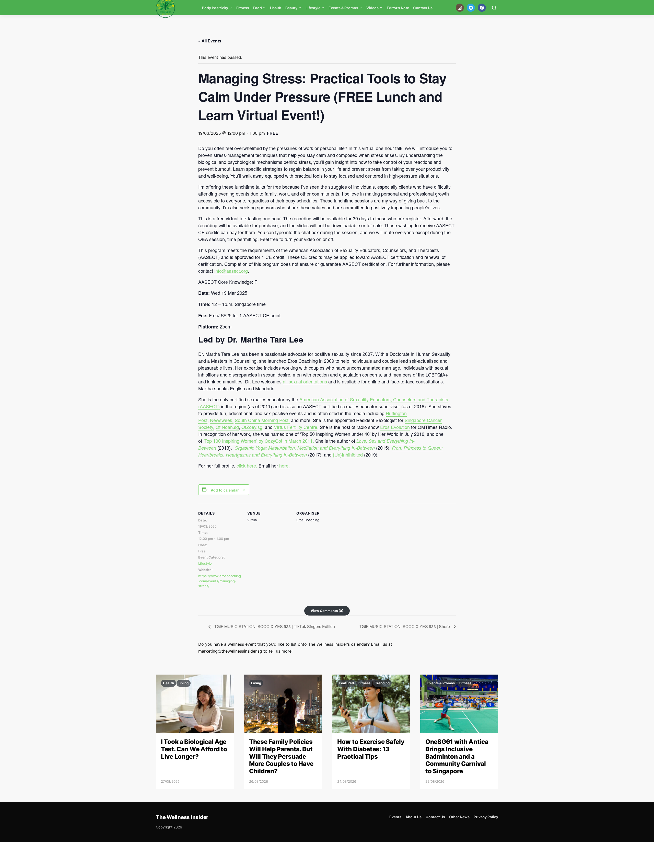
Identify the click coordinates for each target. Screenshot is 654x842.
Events (395, 817)
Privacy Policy (486, 817)
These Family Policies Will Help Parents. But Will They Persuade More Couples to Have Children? (281, 756)
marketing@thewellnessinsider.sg (230, 651)
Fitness (242, 8)
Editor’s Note (398, 8)
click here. (247, 465)
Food (257, 8)
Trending (382, 683)
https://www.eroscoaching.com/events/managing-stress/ (219, 581)
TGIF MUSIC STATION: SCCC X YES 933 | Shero (405, 626)
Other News (459, 817)
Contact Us (423, 8)
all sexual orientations (305, 381)
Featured (346, 683)
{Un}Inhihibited (348, 454)
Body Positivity (215, 8)
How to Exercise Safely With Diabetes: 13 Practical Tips (370, 749)
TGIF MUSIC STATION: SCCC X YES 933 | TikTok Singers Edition (274, 626)
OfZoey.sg (251, 427)
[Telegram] (471, 8)
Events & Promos (343, 8)
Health (275, 8)
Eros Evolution (395, 427)
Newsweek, (221, 420)
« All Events (209, 41)
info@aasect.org (231, 270)
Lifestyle (313, 8)
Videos (372, 8)
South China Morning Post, (262, 420)
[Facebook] (482, 8)
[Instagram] (460, 8)
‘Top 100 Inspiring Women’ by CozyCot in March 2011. (259, 440)
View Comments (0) (327, 611)
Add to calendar (225, 490)
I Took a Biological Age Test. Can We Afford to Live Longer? (194, 749)
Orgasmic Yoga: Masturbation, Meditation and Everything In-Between (305, 448)
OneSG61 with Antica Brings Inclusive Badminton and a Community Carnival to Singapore (456, 756)
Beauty (291, 8)
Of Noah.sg (227, 427)
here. (284, 465)
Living (184, 683)
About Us (413, 817)
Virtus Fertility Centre (295, 427)
